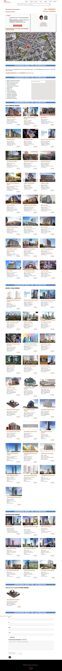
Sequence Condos (28, 322)
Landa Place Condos (46, 344)
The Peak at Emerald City (30, 548)
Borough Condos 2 (45, 365)
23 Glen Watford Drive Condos (14, 497)
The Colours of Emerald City (47, 570)
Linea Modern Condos (12, 249)
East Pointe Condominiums (47, 249)
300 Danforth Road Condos (13, 409)
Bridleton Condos (11, 365)
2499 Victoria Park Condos (47, 453)
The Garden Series (28, 139)
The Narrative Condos (12, 161)
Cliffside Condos (45, 183)
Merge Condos (44, 205)
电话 (10, 627)
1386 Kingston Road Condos (47, 409)
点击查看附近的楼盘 (52, 11)
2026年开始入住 (45, 11)
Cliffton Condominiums (29, 183)
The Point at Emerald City (13, 570)
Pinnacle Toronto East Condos (48, 139)
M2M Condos (10, 526)
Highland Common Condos (30, 205)
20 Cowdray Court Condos (30, 344)
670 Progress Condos (46, 322)
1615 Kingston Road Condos (13, 431)
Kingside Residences (46, 161)
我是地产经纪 (12, 637)
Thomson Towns (10, 139)
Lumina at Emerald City (29, 570)
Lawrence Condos (11, 387)
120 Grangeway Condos (12, 475)
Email (10, 632)
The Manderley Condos (29, 270)
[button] (17, 25)
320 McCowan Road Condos (30, 475)
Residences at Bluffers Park (30, 161)
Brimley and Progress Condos (48, 300)
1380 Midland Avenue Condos (48, 475)
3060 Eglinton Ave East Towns (48, 387)
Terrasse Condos (11, 205)
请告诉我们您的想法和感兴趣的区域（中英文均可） (18, 639)
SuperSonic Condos (11, 548)
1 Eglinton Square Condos (30, 365)
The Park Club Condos (46, 548)
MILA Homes (44, 117)
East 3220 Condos (28, 227)
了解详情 (18, 124)
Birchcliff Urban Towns (12, 227)
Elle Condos (9, 270)
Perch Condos (44, 227)
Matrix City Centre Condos (13, 322)
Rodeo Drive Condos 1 (46, 526)
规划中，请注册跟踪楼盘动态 (50, 9)
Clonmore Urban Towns (29, 249)
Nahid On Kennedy (11, 117)
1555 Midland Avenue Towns (30, 431)
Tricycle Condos (44, 270)
